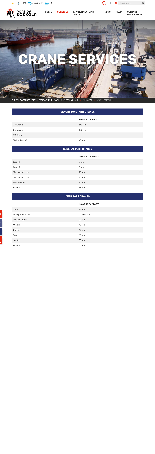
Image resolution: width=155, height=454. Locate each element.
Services (62, 12)
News (108, 12)
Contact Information (134, 13)
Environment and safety (83, 13)
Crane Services (104, 100)
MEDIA (119, 12)
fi (109, 3)
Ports (48, 12)
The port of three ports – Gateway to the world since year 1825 (45, 100)
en (115, 3)
